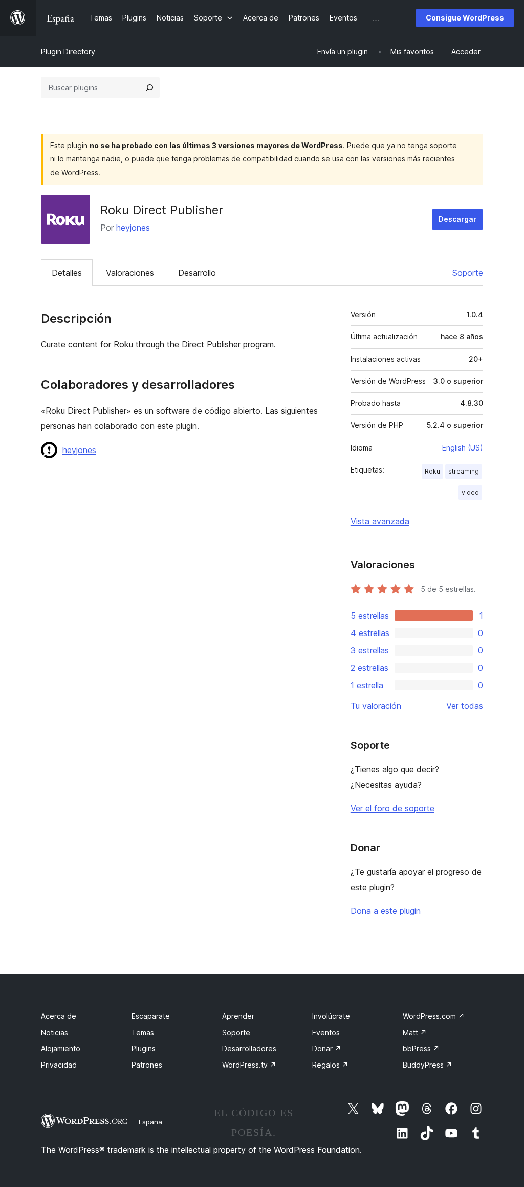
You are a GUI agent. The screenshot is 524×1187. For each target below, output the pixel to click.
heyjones (133, 227)
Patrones (147, 1064)
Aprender (238, 1016)
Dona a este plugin (386, 911)
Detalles (67, 273)
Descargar (457, 219)
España (150, 1122)
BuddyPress (427, 1064)
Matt (415, 1032)
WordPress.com (434, 1016)
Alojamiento (60, 1048)
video (470, 492)
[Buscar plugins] (149, 87)
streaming (463, 471)
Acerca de (58, 1016)
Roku (432, 471)
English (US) (462, 447)
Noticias (54, 1032)
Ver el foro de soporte (392, 808)
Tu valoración (376, 706)
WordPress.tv (249, 1064)
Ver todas (464, 706)
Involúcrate (331, 1016)
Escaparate (151, 1016)
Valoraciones (130, 273)
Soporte (467, 273)
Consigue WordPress (465, 17)
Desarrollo (197, 273)
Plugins (144, 1048)
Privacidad (59, 1064)
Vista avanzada (380, 521)
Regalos (330, 1064)
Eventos (326, 1032)
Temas (143, 1032)
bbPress (421, 1048)
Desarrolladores (249, 1048)
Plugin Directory (68, 51)
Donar (326, 1048)
